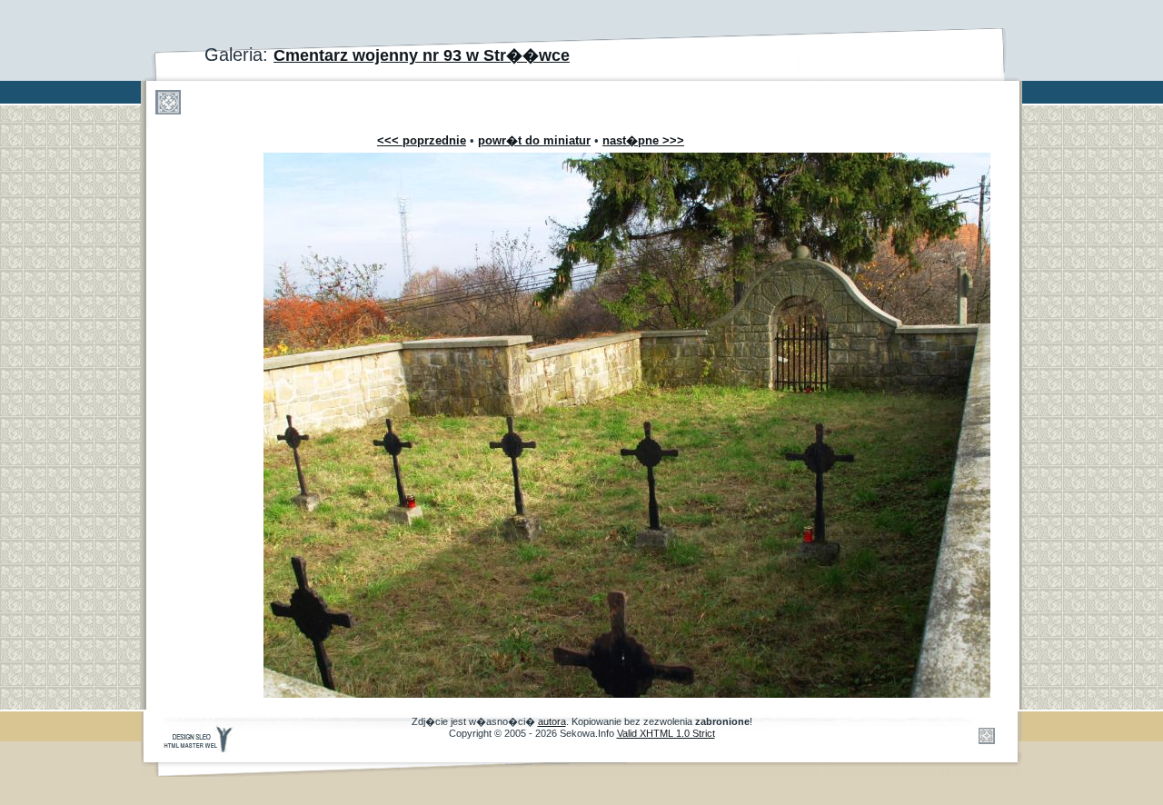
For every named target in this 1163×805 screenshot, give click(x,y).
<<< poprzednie (421, 140)
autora (552, 721)
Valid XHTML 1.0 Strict (666, 733)
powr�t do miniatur (534, 140)
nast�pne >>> (643, 140)
